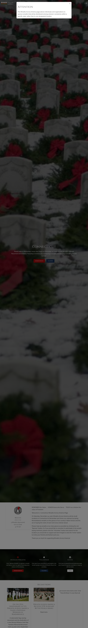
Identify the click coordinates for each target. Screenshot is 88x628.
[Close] (70, 3)
